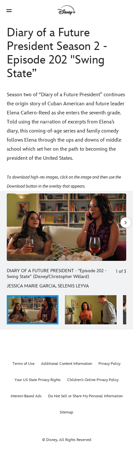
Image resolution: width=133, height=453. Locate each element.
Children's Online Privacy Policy (92, 380)
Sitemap (66, 412)
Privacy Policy (109, 363)
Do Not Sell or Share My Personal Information (85, 396)
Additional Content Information (66, 363)
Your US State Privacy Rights (38, 380)
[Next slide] (121, 227)
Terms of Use (24, 363)
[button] (9, 10)
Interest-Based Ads (26, 396)
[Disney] (66, 10)
